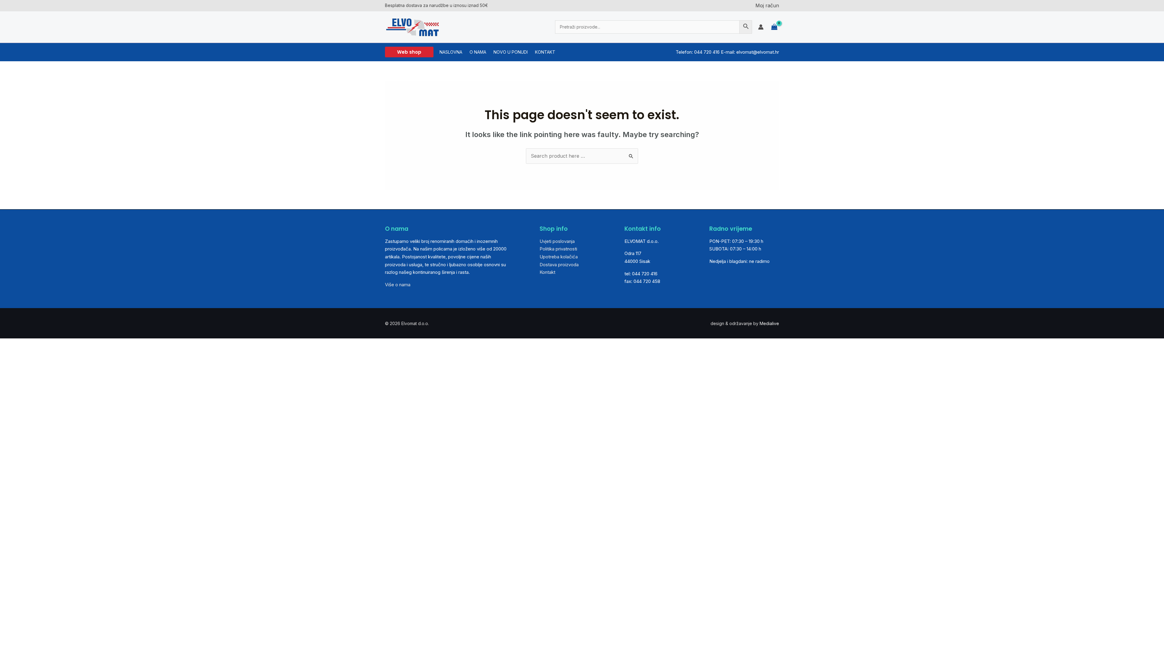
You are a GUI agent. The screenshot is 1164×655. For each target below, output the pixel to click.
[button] (409, 52)
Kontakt (547, 272)
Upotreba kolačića (559, 257)
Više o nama (397, 284)
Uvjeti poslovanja (557, 241)
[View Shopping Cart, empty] (774, 27)
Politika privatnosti (558, 249)
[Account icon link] (761, 27)
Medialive (769, 323)
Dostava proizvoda (559, 264)
